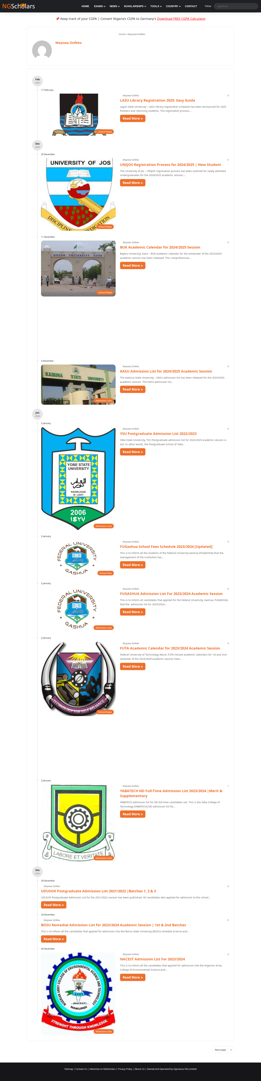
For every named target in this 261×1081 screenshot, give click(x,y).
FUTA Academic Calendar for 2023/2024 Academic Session (170, 648)
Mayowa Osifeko (68, 43)
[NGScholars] (19, 6)
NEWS (113, 6)
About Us (140, 1069)
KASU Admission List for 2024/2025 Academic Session (166, 371)
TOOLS (154, 6)
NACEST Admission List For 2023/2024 (152, 959)
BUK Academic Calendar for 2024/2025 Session (160, 247)
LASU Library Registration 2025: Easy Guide (157, 100)
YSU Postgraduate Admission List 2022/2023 (158, 433)
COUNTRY (172, 6)
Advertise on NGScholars (102, 1069)
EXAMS (98, 6)
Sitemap (68, 1069)
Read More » (133, 118)
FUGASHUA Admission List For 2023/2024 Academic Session (171, 593)
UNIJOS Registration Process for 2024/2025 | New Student (170, 164)
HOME (85, 6)
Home (121, 34)
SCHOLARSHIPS (133, 6)
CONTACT (191, 6)
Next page (220, 1049)
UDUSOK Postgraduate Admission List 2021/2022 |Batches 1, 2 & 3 (98, 891)
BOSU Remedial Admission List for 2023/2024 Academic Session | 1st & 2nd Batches (113, 925)
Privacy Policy (125, 1069)
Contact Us (81, 1069)
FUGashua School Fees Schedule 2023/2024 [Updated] (166, 546)
